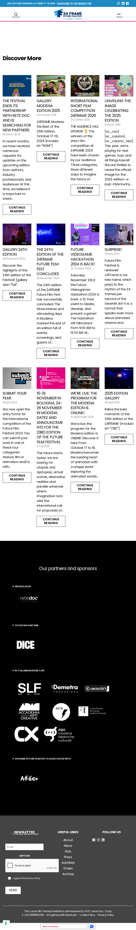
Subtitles (68, 862)
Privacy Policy (33, 878)
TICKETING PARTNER (26, 625)
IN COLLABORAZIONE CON (29, 670)
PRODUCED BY (23, 586)
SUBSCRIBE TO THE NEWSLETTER (74, 3)
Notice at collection (50, 926)
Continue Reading (17, 209)
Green (68, 868)
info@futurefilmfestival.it (62, 915)
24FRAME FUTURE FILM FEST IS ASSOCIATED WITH (43, 758)
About (68, 840)
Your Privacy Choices (73, 926)
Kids (68, 851)
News (68, 845)
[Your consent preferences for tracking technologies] (6, 923)
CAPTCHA (24, 855)
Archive (68, 874)
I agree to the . (27, 878)
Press (68, 857)
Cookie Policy (87, 915)
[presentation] (32, 866)
